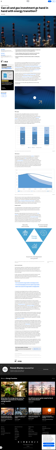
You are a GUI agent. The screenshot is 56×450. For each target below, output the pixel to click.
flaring (33, 305)
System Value (27, 324)
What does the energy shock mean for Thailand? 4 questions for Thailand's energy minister (12, 399)
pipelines (18, 318)
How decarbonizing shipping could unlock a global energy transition (27, 284)
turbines (22, 318)
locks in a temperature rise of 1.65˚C (29, 74)
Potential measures (21, 304)
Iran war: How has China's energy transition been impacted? (34, 416)
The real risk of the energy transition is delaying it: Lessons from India (48, 417)
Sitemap (28, 446)
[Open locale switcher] (1, 447)
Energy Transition (5, 5)
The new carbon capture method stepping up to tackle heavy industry (20, 417)
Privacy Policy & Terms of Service (28, 444)
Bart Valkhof (3, 49)
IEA (25, 158)
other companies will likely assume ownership (26, 200)
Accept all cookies (48, 445)
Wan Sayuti (3, 53)
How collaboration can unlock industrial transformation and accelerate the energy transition (7, 417)
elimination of (29, 305)
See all (53, 378)
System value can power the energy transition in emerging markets (27, 286)
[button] (35, 98)
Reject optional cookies (49, 443)
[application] (35, 97)
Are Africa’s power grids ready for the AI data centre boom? (40, 398)
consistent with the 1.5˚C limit (27, 76)
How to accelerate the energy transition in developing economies (27, 282)
